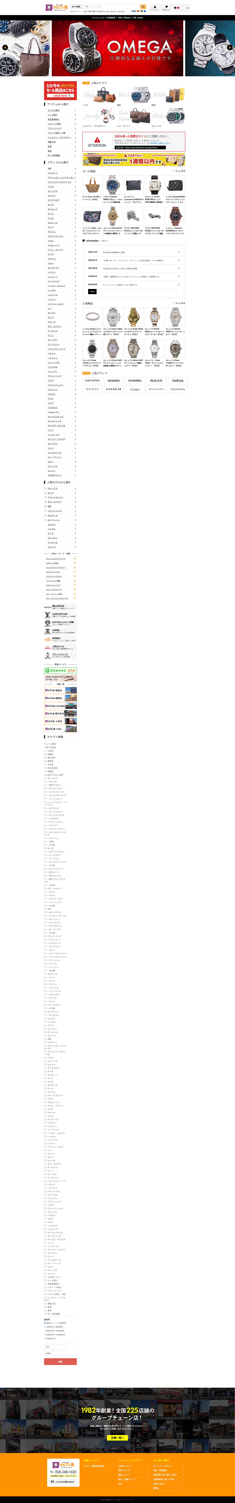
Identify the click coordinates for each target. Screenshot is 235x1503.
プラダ (51, 380)
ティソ (51, 335)
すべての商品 (53, 110)
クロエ (51, 241)
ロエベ (51, 462)
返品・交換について (127, 1479)
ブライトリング (54, 376)
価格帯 (47, 1319)
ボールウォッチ (54, 421)
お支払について (125, 1466)
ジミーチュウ (53, 281)
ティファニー (53, 344)
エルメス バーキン (53, 572)
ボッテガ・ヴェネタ (56, 425)
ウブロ (51, 186)
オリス (51, 214)
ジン (50, 308)
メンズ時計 (53, 115)
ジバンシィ (53, 277)
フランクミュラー (55, 385)
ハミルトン (53, 358)
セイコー (52, 313)
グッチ (51, 227)
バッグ (85, 11)
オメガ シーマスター (54, 576)
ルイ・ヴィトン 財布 (54, 594)
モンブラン (53, 444)
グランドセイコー (55, 236)
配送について (124, 1475)
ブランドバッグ (54, 128)
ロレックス (121, 11)
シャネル (52, 290)
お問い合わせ (159, 1484)
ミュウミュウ (53, 434)
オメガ (51, 204)
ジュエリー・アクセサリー (59, 137)
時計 (89, 11)
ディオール (53, 331)
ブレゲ (51, 403)
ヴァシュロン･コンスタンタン (61, 177)
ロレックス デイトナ (54, 590)
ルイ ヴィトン (54, 520)
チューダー (53, 340)
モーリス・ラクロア (56, 439)
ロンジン (52, 471)
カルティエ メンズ (53, 585)
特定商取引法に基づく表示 (165, 1475)
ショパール (53, 295)
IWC (49, 168)
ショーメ (52, 299)
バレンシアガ (53, 362)
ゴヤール (52, 259)
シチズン (52, 272)
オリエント (53, 209)
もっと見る (180, 171)
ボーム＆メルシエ (55, 416)
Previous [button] (5, 47)
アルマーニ (53, 173)
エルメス (52, 195)
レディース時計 (54, 124)
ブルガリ (52, 394)
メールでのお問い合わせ (64, 1482)
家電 (50, 146)
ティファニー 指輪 (53, 581)
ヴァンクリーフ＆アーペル (59, 182)
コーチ (51, 254)
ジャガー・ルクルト (56, 286)
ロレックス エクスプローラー (57, 598)
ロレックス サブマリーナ (55, 559)
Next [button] (230, 47)
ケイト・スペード (55, 250)
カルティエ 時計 (52, 563)
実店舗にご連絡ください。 (161, 143)
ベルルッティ (53, 412)
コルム (51, 263)
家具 (50, 151)
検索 (60, 1362)
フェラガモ (53, 367)
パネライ (52, 353)
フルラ (51, 398)
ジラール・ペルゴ (55, 304)
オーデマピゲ (53, 200)
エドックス (53, 191)
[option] (117, 48)
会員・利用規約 (160, 1470)
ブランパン (53, 389)
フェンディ (53, 371)
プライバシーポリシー (163, 1466)
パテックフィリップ (56, 349)
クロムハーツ (53, 245)
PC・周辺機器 (54, 155)
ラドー (51, 448)
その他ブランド (54, 475)
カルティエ (53, 223)
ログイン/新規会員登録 (93, 1466)
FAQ (120, 1484)
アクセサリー (100, 11)
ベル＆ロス (53, 407)
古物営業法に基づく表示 (164, 1479)
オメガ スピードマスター (55, 567)
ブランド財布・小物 (56, 133)
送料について (124, 1470)
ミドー (51, 430)
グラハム (52, 232)
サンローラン (53, 268)
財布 (93, 11)
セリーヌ (52, 322)
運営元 (156, 1488)
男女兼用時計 (53, 119)
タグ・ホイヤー (54, 326)
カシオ (51, 218)
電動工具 (52, 142)
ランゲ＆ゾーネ (54, 453)
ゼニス (51, 317)
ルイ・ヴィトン (111, 11)
